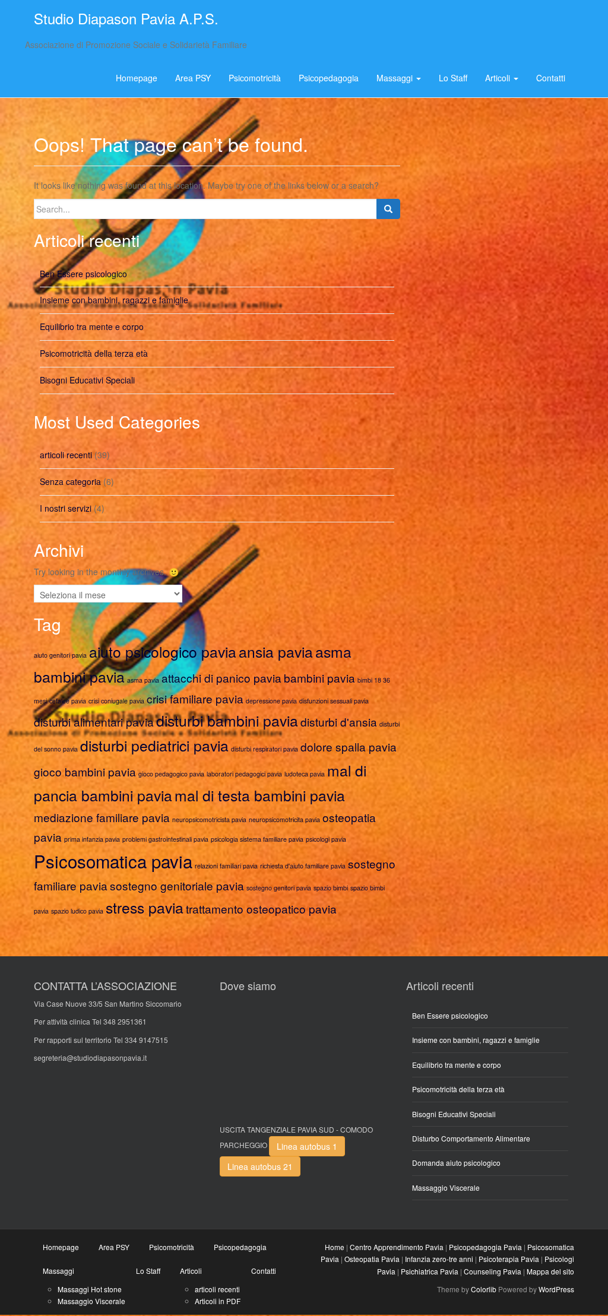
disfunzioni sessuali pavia (334, 700)
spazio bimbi (331, 887)
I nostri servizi (65, 508)
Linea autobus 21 (260, 1166)
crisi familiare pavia (195, 698)
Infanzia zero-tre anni (439, 1259)
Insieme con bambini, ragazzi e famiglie (114, 300)
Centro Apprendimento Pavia (397, 1247)
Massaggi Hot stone (90, 1289)
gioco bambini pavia (85, 771)
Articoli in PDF (217, 1301)
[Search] (388, 209)
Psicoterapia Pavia (509, 1259)
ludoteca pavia (304, 773)
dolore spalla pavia (348, 746)
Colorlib (483, 1289)
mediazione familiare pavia (102, 817)
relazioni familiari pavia (226, 865)
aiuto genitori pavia (60, 655)
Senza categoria (70, 481)
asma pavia (143, 680)
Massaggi (395, 78)
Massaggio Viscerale (446, 1187)
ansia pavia (276, 651)
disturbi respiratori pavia (264, 748)
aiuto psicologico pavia (162, 651)
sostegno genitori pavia (278, 887)
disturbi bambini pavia (227, 720)
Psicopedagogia (329, 78)
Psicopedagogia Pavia (485, 1247)
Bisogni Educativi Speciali (87, 380)
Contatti (550, 78)
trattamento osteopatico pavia (261, 908)
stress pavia (144, 907)
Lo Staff (453, 78)
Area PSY (193, 78)
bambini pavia (319, 678)
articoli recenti (66, 455)
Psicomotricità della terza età (94, 353)
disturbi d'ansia (338, 722)
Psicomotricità (255, 78)
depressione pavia (271, 700)
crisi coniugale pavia (116, 700)
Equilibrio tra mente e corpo (92, 326)
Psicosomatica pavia (113, 860)
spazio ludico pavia (77, 910)
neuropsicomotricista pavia (209, 819)
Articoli (498, 78)
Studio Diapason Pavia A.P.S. (126, 18)
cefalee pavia (67, 700)
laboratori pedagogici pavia (244, 773)
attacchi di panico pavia (221, 678)
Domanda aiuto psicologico (456, 1163)
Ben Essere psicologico (83, 274)
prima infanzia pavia (92, 839)
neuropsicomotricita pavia (284, 819)
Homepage (136, 78)
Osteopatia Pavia (372, 1259)
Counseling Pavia (492, 1271)
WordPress (556, 1289)
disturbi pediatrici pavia (154, 745)
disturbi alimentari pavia (94, 722)
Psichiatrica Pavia (429, 1271)
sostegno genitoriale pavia (177, 885)
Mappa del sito (550, 1271)
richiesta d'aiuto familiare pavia (303, 865)
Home (334, 1247)
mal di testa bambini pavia (260, 795)
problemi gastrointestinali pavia (165, 839)
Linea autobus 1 (307, 1146)
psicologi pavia (326, 839)
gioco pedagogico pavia (171, 773)
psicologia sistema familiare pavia (257, 839)
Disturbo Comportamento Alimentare (471, 1138)
